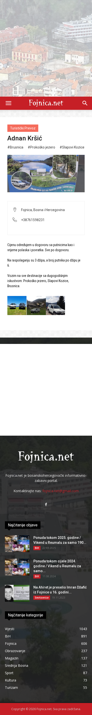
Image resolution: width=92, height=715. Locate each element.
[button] (8, 103)
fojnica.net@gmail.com (60, 490)
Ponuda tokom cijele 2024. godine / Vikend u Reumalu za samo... (57, 566)
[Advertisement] (46, 48)
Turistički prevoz (23, 128)
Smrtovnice (42, 597)
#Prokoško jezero (41, 147)
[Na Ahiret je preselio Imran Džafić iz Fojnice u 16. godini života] (17, 593)
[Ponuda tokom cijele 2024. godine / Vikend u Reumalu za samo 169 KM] (17, 567)
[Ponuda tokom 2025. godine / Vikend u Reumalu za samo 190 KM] (17, 543)
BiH (37, 548)
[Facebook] (46, 505)
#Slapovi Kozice (72, 147)
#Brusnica (15, 147)
